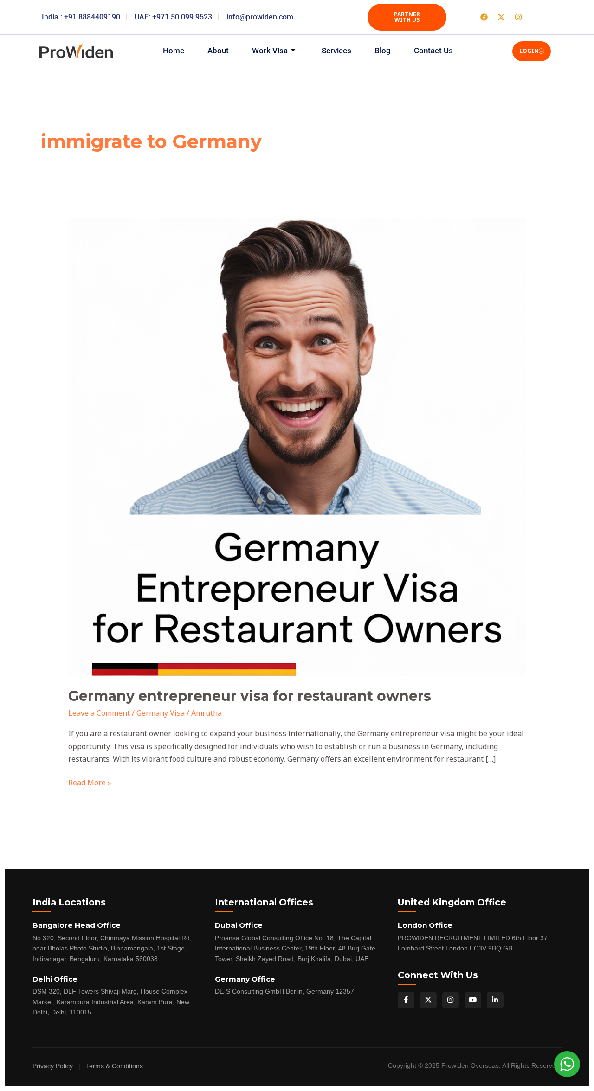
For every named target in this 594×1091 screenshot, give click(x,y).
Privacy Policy (52, 1066)
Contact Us (433, 50)
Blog (382, 50)
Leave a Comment (99, 713)
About (218, 50)
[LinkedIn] (495, 1000)
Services (336, 50)
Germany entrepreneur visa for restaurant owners (249, 696)
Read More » (89, 782)
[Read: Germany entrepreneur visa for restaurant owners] (297, 446)
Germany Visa (160, 713)
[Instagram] (450, 1000)
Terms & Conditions (114, 1066)
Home (173, 50)
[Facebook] (406, 1000)
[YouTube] (473, 1000)
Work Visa (270, 50)
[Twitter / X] (428, 1000)
